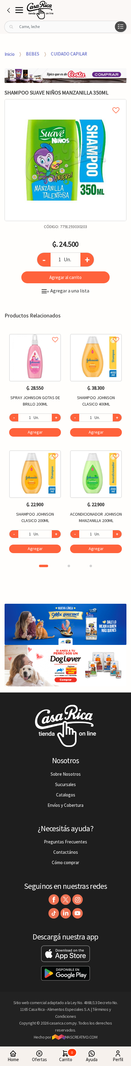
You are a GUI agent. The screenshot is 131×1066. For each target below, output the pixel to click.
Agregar (35, 432)
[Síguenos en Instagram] (77, 899)
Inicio (10, 54)
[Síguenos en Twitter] (66, 899)
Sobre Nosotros (66, 774)
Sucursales (65, 784)
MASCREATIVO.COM (81, 1037)
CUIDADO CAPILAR (69, 54)
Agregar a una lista (68, 291)
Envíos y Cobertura (65, 805)
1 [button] (43, 566)
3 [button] (91, 566)
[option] (65, 160)
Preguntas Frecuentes (65, 842)
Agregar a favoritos (35, 332)
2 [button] (69, 566)
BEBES (32, 54)
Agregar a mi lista (65, 103)
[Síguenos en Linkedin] (66, 913)
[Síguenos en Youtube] (77, 913)
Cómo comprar (65, 862)
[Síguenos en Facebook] (54, 899)
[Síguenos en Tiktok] (54, 913)
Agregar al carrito (65, 277)
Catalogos (65, 795)
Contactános (65, 852)
